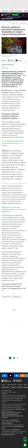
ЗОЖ (25, 384)
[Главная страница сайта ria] (2, 14)
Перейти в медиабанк (6, 56)
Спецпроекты (5, 387)
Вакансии (4, 393)
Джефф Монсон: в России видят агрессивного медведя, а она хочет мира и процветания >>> (14, 209)
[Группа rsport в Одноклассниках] (23, 375)
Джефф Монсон (17, 296)
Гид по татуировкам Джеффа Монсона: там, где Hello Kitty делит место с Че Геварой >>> (13, 143)
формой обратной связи (8, 434)
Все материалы (5, 68)
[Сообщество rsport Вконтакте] (17, 375)
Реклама (13, 387)
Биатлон (20, 384)
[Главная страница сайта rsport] (9, 14)
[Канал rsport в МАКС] (4, 375)
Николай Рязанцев (8, 64)
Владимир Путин (6, 296)
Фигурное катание (12, 384)
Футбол (3, 384)
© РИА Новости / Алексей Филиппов (9, 55)
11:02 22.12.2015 (6, 22)
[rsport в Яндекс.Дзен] (11, 375)
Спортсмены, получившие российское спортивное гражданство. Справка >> (10, 116)
